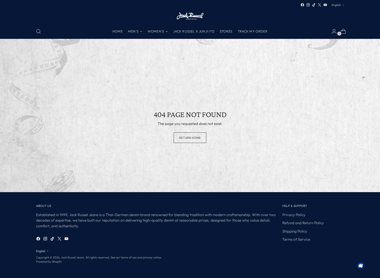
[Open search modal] (38, 31)
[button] (361, 266)
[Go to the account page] (332, 31)
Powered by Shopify (49, 261)
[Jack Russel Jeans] (190, 16)
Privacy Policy (293, 214)
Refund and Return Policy (303, 222)
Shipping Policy (294, 231)
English (336, 5)
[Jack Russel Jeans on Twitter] (320, 5)
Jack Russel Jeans (72, 257)
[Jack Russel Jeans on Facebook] (302, 5)
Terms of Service (296, 239)
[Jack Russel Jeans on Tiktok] (314, 5)
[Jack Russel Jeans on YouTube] (325, 5)
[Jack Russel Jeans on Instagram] (308, 5)
